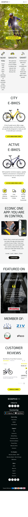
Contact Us (14, 433)
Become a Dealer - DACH (14, 454)
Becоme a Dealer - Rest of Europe (14, 457)
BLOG (14, 465)
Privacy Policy (14, 443)
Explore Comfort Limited (13, 38)
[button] (22, 360)
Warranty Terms (14, 445)
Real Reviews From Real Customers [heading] (12, 358)
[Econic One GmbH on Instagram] (15, 406)
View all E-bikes (14, 389)
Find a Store (14, 419)
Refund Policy (14, 435)
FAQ (14, 431)
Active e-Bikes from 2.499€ (14, 183)
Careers (14, 473)
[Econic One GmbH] (10, 2)
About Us (14, 468)
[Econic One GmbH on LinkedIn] (18, 406)
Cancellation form (14, 438)
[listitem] (13, 371)
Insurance (14, 448)
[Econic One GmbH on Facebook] (9, 406)
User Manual (14, 424)
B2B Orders (14, 459)
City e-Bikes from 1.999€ (14, 136)
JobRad (14, 422)
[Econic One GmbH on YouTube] (12, 406)
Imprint (14, 470)
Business (14, 475)
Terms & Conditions (14, 440)
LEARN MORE (14, 257)
